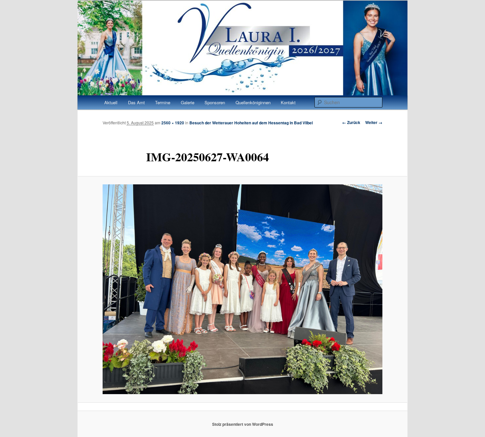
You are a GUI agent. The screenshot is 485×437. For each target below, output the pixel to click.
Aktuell (110, 102)
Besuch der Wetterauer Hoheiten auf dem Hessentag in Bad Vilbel (251, 123)
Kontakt (288, 102)
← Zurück (351, 122)
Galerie (187, 102)
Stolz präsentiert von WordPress (242, 424)
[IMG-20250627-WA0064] (242, 289)
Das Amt (136, 102)
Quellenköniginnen (253, 102)
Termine (162, 102)
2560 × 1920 (172, 123)
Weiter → (373, 122)
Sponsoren (215, 102)
